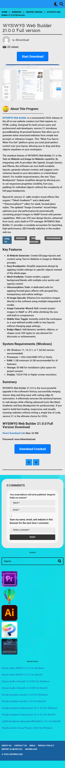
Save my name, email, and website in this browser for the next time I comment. (31, 521)
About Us (7, 745)
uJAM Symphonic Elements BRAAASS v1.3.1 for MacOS (31, 721)
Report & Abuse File (12, 749)
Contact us (20, 745)
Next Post (36, 462)
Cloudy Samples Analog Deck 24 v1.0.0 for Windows (29, 708)
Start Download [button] (32, 56)
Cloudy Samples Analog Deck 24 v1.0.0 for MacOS (28, 714)
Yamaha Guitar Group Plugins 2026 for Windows (27, 728)
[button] (56, 4)
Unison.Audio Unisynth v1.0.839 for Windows (26, 681)
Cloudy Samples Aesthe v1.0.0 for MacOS (24, 701)
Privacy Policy (46, 745)
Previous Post (29, 462)
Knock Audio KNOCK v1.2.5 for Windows (23, 668)
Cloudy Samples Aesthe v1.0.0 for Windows (25, 694)
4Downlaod (31, 749)
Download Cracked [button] (32, 449)
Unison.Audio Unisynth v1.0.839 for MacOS (24, 688)
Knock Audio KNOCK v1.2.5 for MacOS (22, 674)
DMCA (32, 745)
